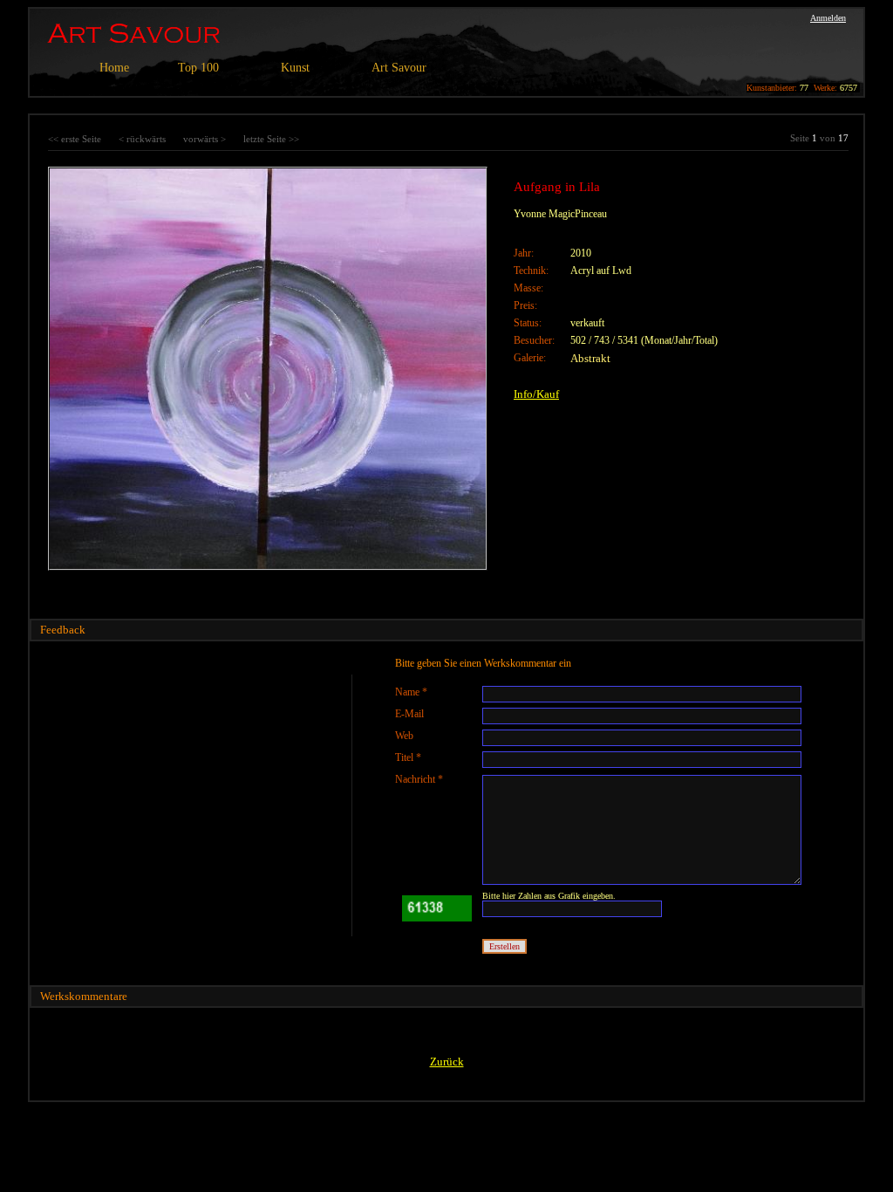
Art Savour (399, 67)
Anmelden (828, 18)
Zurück (447, 1061)
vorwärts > (204, 139)
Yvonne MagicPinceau (560, 214)
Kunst (295, 67)
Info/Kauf (536, 394)
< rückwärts (142, 139)
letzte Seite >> (271, 139)
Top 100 (198, 67)
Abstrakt (590, 358)
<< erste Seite (74, 139)
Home (114, 67)
